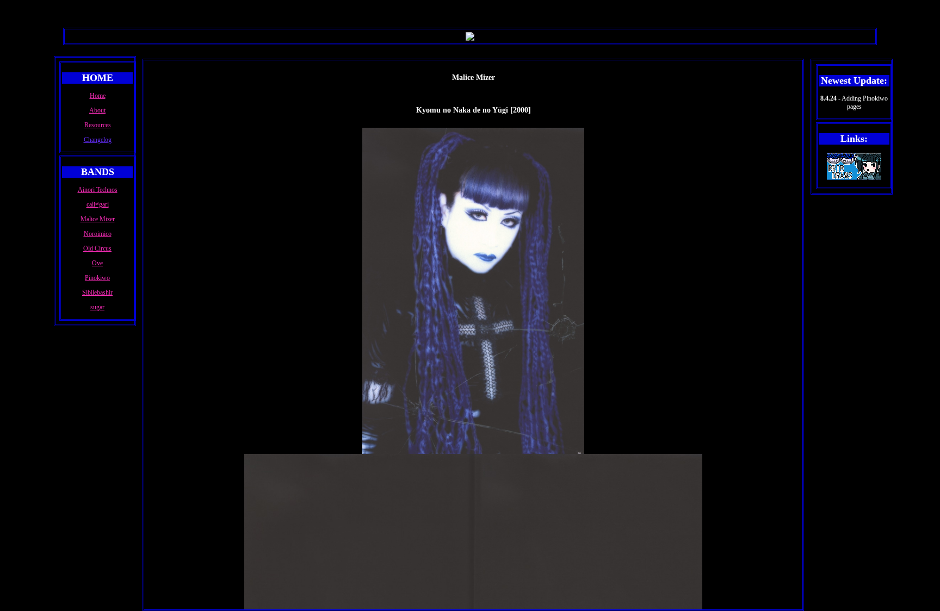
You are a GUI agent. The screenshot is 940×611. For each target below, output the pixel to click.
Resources (97, 125)
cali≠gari (97, 204)
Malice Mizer (98, 219)
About (97, 110)
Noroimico (98, 234)
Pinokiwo (97, 278)
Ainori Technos (98, 190)
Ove (97, 263)
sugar (97, 307)
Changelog (98, 140)
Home (98, 95)
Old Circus (97, 248)
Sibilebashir (97, 292)
